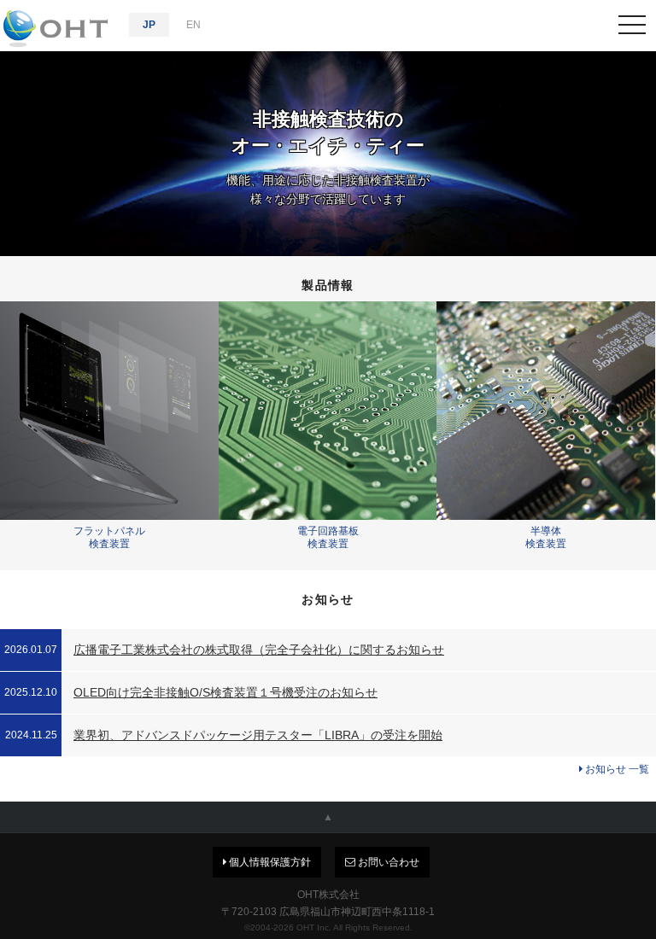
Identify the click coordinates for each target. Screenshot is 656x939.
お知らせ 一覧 (616, 769)
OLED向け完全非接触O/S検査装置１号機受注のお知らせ (225, 692)
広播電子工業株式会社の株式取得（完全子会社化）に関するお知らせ (258, 649)
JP (149, 25)
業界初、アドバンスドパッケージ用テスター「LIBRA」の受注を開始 (257, 735)
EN (193, 25)
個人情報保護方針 (268, 862)
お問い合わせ (387, 862)
